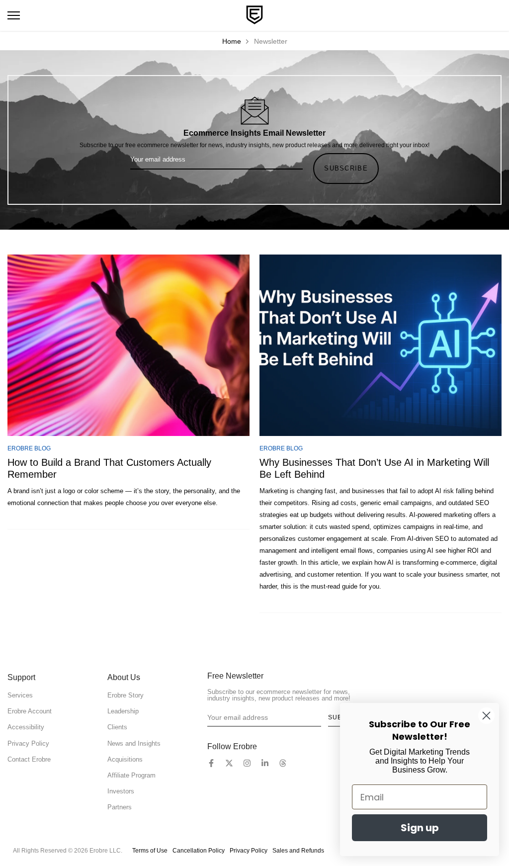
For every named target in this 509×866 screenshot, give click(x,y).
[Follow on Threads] (283, 763)
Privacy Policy (28, 743)
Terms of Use (150, 850)
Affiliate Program (131, 775)
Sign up (420, 828)
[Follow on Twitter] (229, 763)
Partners (119, 807)
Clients (117, 727)
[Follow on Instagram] (247, 763)
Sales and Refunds (298, 850)
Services (20, 695)
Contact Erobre (29, 759)
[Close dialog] (486, 715)
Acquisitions (125, 759)
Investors (120, 791)
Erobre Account (29, 711)
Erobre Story (125, 695)
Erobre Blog (29, 448)
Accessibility (25, 727)
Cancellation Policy (198, 850)
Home (231, 41)
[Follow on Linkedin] (265, 763)
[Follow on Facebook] (211, 763)
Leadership (123, 711)
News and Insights (134, 743)
